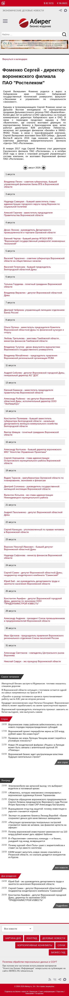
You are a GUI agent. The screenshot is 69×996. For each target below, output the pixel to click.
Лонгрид (5, 780)
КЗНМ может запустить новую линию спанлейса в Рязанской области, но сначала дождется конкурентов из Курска (36, 854)
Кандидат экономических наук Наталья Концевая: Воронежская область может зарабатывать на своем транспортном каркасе (35, 704)
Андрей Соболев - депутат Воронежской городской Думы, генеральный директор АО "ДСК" (34, 374)
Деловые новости (53, 938)
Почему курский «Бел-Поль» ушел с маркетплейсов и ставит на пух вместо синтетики (36, 846)
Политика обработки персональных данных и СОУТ (29, 961)
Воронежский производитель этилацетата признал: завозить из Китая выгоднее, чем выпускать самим (35, 710)
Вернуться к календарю (14, 59)
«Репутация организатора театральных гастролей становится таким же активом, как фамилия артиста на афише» (37, 825)
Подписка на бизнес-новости (16, 991)
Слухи (4, 719)
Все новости (10, 928)
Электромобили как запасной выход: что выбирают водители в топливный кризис (35, 787)
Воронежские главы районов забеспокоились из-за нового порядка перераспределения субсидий (35, 725)
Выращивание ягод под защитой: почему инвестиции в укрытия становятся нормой (37, 810)
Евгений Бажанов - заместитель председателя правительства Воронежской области (28, 391)
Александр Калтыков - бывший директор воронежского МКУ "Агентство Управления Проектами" (32, 450)
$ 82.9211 (49, 3)
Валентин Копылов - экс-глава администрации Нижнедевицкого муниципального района (28, 496)
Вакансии (33, 991)
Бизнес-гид (58, 952)
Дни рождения (8, 876)
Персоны (60, 991)
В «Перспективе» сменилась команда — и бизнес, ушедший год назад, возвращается (34, 839)
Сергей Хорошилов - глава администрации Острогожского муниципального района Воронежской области (32, 460)
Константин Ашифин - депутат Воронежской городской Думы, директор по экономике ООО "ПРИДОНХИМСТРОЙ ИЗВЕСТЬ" (33, 601)
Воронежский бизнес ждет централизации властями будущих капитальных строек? (35, 755)
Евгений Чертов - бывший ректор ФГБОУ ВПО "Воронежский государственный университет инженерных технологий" (34, 241)
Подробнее (62, 905)
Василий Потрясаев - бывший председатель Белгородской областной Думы (27, 268)
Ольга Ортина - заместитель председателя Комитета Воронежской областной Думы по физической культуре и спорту (34, 330)
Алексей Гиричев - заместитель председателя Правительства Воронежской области (28, 213)
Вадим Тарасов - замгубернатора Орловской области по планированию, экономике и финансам (34, 479)
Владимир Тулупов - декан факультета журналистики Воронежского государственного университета (32, 348)
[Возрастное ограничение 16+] (3, 3)
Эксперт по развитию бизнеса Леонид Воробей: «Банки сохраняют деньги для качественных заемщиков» (37, 816)
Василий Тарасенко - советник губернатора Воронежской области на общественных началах (34, 259)
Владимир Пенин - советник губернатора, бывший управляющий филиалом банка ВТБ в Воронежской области (31, 184)
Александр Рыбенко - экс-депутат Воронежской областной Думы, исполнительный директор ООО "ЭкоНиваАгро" (30, 401)
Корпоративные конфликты (34, 945)
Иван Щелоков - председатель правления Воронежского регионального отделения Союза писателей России (34, 636)
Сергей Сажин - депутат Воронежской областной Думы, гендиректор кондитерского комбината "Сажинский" (33, 573)
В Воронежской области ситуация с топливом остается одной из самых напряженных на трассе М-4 (34, 691)
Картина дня (13, 938)
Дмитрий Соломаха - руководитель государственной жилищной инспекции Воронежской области (31, 487)
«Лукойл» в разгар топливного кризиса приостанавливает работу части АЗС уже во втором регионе (32, 697)
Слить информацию (47, 991)
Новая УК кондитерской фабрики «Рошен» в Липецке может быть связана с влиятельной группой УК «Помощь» (36, 747)
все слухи (63, 762)
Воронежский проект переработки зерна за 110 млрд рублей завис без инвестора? (36, 732)
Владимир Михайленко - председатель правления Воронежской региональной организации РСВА (30, 356)
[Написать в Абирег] (65, 10)
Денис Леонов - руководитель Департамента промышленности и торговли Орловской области (30, 231)
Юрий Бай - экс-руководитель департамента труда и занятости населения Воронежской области (31, 582)
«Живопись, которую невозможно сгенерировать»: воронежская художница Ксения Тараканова (35, 793)
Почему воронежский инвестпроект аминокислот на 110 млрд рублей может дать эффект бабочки (37, 833)
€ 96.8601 (62, 3)
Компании (30, 993)
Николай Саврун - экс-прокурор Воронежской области (32, 661)
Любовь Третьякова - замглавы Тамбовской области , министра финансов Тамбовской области (32, 339)
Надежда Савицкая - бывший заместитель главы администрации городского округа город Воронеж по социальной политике (32, 204)
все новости (61, 867)
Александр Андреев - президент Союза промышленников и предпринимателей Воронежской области (34, 619)
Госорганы (39, 993)
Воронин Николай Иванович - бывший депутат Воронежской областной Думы (28, 548)
